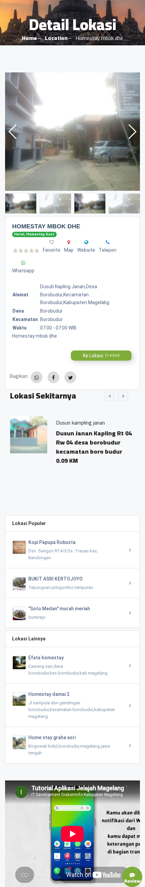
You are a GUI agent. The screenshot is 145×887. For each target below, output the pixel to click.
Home (29, 38)
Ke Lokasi (101, 355)
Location (56, 38)
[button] (132, 131)
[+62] (108, 242)
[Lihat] (72, 131)
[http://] (86, 242)
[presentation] (110, 396)
